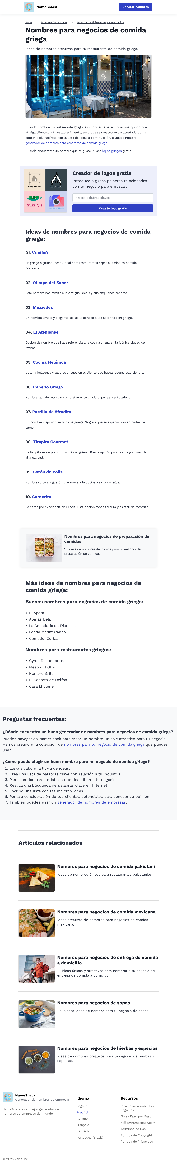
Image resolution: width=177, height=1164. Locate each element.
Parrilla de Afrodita (51, 411)
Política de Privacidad (137, 1141)
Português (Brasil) (89, 1137)
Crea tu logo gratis (113, 208)
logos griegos (112, 151)
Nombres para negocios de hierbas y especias (107, 1048)
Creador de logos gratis (101, 173)
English (81, 1106)
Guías (28, 22)
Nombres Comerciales (54, 22)
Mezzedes (43, 307)
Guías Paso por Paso (136, 1116)
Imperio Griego (48, 387)
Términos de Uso (133, 1129)
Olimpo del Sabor (50, 282)
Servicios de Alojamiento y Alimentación (100, 22)
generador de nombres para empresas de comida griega (66, 143)
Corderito (41, 496)
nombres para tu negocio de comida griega (104, 744)
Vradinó (40, 252)
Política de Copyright (136, 1135)
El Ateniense (45, 332)
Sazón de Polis (48, 472)
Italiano (82, 1118)
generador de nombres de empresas (91, 802)
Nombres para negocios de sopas (93, 1002)
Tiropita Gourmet (50, 441)
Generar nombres (135, 7)
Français (82, 1125)
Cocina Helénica (49, 362)
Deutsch (82, 1131)
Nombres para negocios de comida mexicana (106, 911)
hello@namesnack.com (138, 1122)
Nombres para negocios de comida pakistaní (106, 866)
